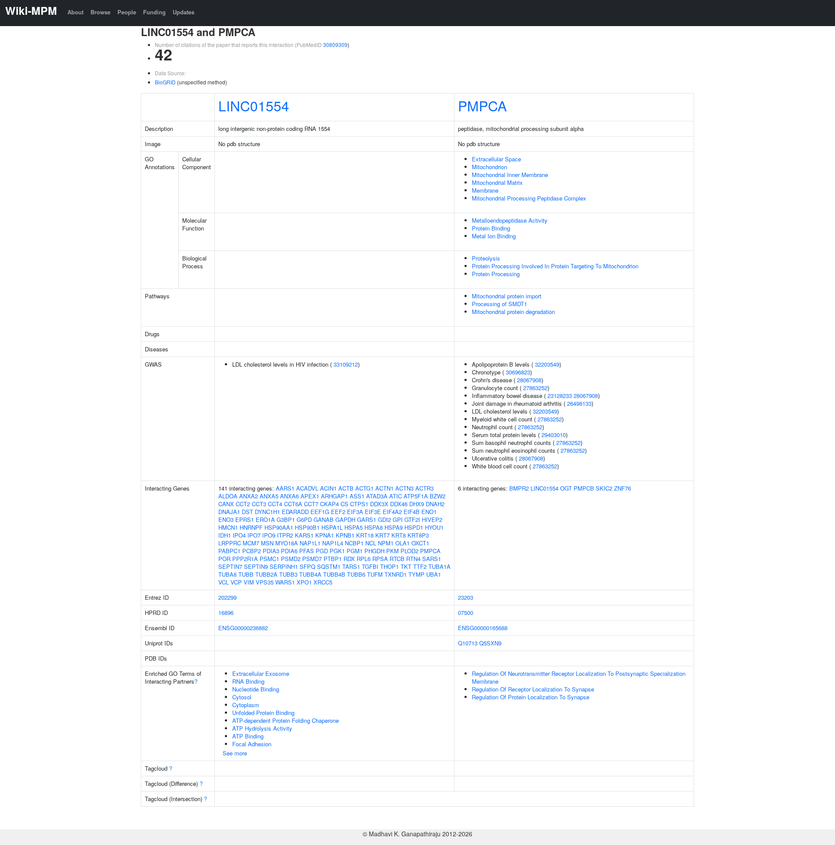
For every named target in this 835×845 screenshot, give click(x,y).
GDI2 (384, 519)
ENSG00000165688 (483, 628)
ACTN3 (404, 488)
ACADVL (307, 488)
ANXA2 (248, 496)
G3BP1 (286, 519)
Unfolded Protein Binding (263, 712)
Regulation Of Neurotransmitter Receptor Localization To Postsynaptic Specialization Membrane (578, 677)
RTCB (397, 558)
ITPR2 (285, 535)
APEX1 (310, 496)
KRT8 (398, 535)
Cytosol (241, 697)
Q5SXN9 (490, 643)
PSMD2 (291, 558)
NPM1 (386, 543)
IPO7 (254, 535)
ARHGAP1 (334, 496)
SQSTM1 (329, 566)
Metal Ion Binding (494, 236)
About (75, 12)
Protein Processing (496, 274)
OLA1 (402, 543)
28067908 (529, 380)
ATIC (395, 496)
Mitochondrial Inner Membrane (510, 174)
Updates (183, 12)
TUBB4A (310, 574)
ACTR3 (424, 488)
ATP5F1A (416, 496)
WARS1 (285, 582)
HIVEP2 (432, 519)
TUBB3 (288, 574)
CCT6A (293, 504)
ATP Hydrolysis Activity (262, 728)
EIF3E (373, 512)
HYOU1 (434, 527)
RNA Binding (248, 681)
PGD (322, 551)
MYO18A (286, 543)
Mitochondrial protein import (506, 296)
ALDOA (227, 496)
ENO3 (226, 519)
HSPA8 (373, 527)
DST (247, 512)
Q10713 (468, 643)
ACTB (346, 488)
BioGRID (165, 82)
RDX (349, 558)
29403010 (553, 435)
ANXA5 (269, 496)
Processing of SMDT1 (499, 304)
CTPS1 (359, 504)
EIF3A (355, 512)
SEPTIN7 (230, 566)
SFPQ (307, 566)
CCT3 (259, 504)
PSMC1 (269, 558)
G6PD (304, 519)
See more (235, 753)
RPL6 (364, 558)
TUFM (375, 574)
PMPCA (482, 105)
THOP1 (389, 566)
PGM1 (355, 551)
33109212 (346, 364)
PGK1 (337, 551)
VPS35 (265, 582)
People (126, 12)
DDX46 (398, 504)
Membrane (485, 190)
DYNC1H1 (267, 512)
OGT (566, 488)
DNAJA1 (229, 512)
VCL (223, 582)
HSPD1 (413, 527)
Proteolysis (486, 258)
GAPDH (345, 519)
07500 (465, 612)
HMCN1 (228, 527)
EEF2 (338, 512)
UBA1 (433, 574)
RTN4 (413, 558)
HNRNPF (251, 527)
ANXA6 (289, 496)
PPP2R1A (245, 558)
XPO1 (304, 582)
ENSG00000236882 (243, 628)
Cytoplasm (245, 705)
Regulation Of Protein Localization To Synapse (530, 697)
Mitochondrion (489, 167)
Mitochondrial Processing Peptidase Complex (529, 198)
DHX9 (416, 504)
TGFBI (370, 566)
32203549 (547, 364)
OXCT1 (420, 543)
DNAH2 (435, 504)
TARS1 (351, 566)
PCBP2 (251, 551)
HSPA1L (332, 527)
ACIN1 (328, 488)
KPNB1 (345, 535)
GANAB (324, 519)
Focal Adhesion (251, 744)
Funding (154, 12)
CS (344, 504)
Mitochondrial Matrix (497, 182)
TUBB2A (266, 574)
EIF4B (412, 512)
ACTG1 (364, 488)
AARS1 (285, 488)
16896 (226, 612)
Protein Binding (491, 228)
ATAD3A (376, 496)
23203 (465, 597)
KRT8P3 (418, 535)
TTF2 (420, 566)
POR (224, 558)
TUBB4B (334, 574)
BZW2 (437, 496)
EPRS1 (244, 519)
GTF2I (412, 519)
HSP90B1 (307, 527)
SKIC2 (604, 488)
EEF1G (320, 512)
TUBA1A (439, 566)
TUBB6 (356, 574)
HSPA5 (353, 527)
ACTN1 (384, 488)
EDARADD (295, 512)
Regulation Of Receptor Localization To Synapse (533, 689)
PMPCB (584, 488)
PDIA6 (289, 551)
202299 (227, 597)
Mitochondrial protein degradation (513, 311)
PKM (392, 551)
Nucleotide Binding (255, 689)
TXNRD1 (395, 574)
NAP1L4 (332, 543)
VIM (249, 582)
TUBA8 (227, 574)
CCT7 (311, 504)
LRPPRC (229, 543)
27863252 (535, 388)
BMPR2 (519, 488)
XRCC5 (323, 582)
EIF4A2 (392, 512)
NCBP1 (354, 543)
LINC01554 (253, 105)
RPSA (380, 558)
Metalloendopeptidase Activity (510, 220)
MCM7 (251, 543)
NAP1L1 (310, 543)
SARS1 (431, 558)
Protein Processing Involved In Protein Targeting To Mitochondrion (555, 266)
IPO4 (239, 535)
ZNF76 (622, 488)
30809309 (335, 44)
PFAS (306, 551)
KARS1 (304, 535)
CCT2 (243, 504)
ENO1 (429, 512)
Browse (100, 12)
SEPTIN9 (256, 566)
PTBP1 (333, 558)
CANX (226, 504)
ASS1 (357, 496)
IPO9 (268, 535)
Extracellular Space (496, 159)
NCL (370, 543)
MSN (267, 543)
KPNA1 (324, 535)
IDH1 (224, 535)
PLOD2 (409, 551)
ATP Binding (248, 736)
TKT (406, 566)
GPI (398, 519)
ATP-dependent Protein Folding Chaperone (285, 720)
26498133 (579, 403)
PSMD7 (312, 558)
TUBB (246, 574)
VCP (236, 582)
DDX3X (379, 504)
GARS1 (366, 519)
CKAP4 (329, 504)
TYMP (416, 574)
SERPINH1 (284, 566)
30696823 (518, 372)
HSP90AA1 (278, 527)
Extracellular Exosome (260, 673)
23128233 (560, 395)
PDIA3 (271, 551)
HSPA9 (393, 527)
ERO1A (265, 519)
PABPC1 (229, 551)
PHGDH (374, 551)
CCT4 (275, 504)
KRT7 (382, 535)
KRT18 (365, 535)
